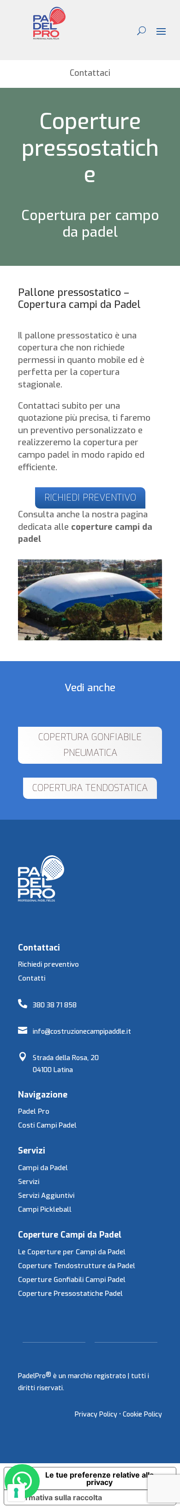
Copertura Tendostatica (90, 788)
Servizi (28, 1181)
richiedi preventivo (90, 497)
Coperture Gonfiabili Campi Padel (72, 1279)
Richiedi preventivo (48, 964)
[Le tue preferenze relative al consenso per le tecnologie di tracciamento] (16, 1493)
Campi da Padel (43, 1167)
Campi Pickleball (45, 1209)
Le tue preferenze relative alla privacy (99, 1478)
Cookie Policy (142, 1414)
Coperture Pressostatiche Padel (70, 1293)
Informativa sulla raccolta (57, 1497)
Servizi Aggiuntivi (46, 1195)
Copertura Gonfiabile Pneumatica (90, 745)
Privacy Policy (96, 1414)
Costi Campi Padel (47, 1125)
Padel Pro (33, 1111)
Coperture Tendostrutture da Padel (76, 1265)
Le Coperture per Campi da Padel (72, 1252)
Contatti (31, 978)
